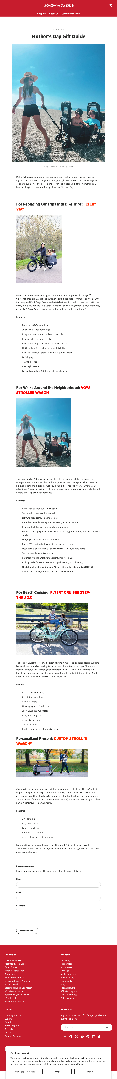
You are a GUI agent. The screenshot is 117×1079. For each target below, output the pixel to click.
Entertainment (68, 998)
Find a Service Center (15, 977)
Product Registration (14, 970)
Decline (89, 1071)
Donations (10, 974)
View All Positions (13, 1036)
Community (66, 981)
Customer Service (71, 13)
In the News (66, 967)
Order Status (11, 967)
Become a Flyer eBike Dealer (18, 994)
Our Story (65, 960)
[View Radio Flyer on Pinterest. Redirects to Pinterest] (87, 1036)
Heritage (65, 970)
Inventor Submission (15, 1001)
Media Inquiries (68, 974)
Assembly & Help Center (16, 963)
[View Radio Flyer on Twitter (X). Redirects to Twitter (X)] (76, 1036)
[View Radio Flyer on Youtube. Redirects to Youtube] (82, 1036)
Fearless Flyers (68, 987)
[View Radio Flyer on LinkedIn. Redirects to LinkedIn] (93, 1036)
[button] (111, 5)
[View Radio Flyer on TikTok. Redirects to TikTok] (99, 1036)
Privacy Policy (76, 1064)
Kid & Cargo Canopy (31, 309)
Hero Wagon (67, 963)
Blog (63, 984)
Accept (57, 1071)
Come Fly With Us (13, 1015)
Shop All (41, 13)
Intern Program (12, 1025)
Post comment (27, 930)
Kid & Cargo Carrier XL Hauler (54, 305)
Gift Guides (58, 29)
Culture (8, 1018)
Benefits (8, 1022)
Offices (8, 1032)
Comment (20, 905)
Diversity (9, 1029)
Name (18, 879)
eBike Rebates (11, 998)
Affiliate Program (69, 991)
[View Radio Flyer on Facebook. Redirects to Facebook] (70, 1036)
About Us (53, 13)
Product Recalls (12, 984)
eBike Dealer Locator (14, 991)
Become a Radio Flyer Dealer (18, 987)
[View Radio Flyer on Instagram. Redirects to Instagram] (65, 1036)
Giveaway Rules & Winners (17, 981)
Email (18, 892)
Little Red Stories (69, 994)
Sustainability (67, 977)
